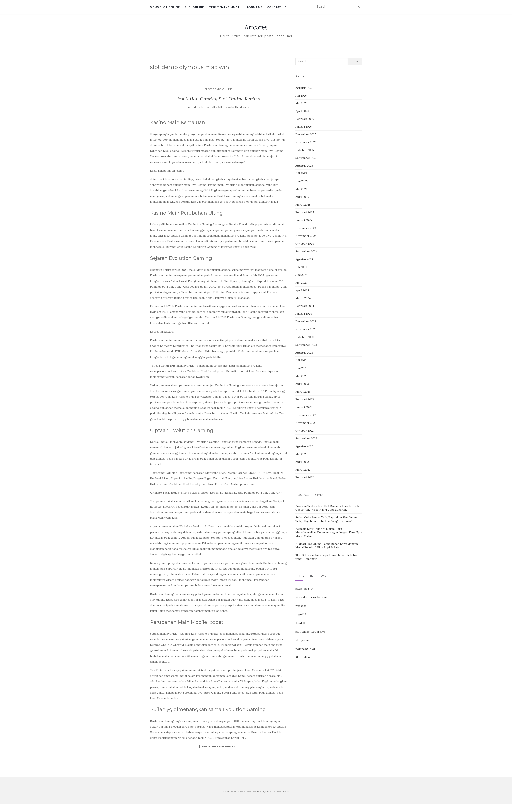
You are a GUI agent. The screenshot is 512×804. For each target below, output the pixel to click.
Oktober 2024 (304, 243)
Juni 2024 (301, 275)
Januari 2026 (303, 126)
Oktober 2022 (304, 430)
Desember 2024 (305, 228)
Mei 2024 (301, 282)
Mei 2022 (301, 454)
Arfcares (256, 27)
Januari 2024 (303, 313)
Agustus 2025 (304, 165)
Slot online (302, 657)
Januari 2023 (303, 407)
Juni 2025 (301, 181)
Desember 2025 (305, 134)
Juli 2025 (301, 173)
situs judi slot (304, 588)
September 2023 (306, 345)
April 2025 (302, 197)
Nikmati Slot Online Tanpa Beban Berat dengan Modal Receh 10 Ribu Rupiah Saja (326, 545)
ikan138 (300, 623)
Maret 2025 (303, 204)
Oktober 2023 (304, 337)
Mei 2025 (301, 189)
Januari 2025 (303, 220)
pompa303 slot (305, 649)
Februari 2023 (304, 399)
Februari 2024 (304, 306)
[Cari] (359, 7)
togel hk (301, 614)
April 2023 (302, 384)
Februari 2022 (304, 477)
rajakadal (301, 606)
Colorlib (250, 791)
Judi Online (194, 7)
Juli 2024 (301, 267)
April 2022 (302, 462)
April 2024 (302, 290)
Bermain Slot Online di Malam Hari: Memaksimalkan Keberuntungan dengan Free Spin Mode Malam (328, 532)
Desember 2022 (305, 415)
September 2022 (306, 438)
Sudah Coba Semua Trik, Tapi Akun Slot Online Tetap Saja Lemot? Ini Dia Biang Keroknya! (326, 519)
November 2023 (305, 329)
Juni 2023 (301, 368)
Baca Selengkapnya (219, 746)
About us (254, 7)
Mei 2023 (301, 376)
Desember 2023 (305, 321)
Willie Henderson (238, 107)
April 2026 (302, 111)
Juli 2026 (301, 95)
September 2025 (306, 158)
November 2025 (305, 142)
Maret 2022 (302, 469)
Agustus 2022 (304, 446)
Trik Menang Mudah (225, 7)
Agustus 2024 (304, 259)
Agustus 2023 (304, 352)
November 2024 (305, 236)
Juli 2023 (301, 360)
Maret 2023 (302, 391)
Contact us (277, 7)
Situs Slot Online (165, 7)
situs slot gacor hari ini (311, 597)
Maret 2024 (303, 298)
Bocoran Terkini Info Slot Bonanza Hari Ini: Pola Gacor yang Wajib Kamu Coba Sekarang (327, 507)
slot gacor (302, 640)
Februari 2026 (304, 119)
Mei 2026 (301, 103)
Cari (355, 61)
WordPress (283, 791)
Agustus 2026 (304, 88)
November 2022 (305, 423)
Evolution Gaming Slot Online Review (218, 99)
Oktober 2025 (304, 150)
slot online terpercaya (310, 631)
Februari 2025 (304, 212)
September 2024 (306, 251)
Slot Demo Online (219, 89)
